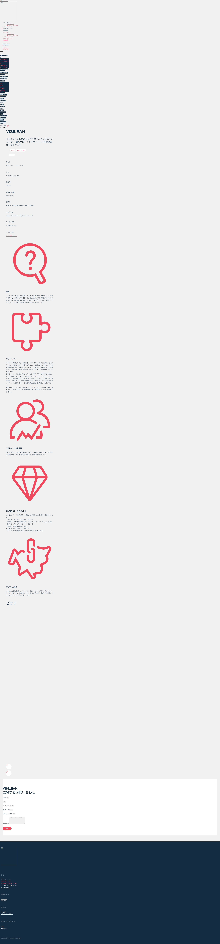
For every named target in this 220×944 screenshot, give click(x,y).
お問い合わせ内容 (8, 813)
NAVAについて (6, 43)
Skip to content (4, 1)
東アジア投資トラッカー (8, 28)
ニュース (5, 30)
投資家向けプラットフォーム (12, 25)
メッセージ (6, 823)
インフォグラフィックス (8, 26)
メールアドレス (7, 805)
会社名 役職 (6, 809)
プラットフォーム (6, 22)
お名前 (5, 797)
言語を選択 (3, 125)
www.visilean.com (11, 236)
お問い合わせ (6, 45)
